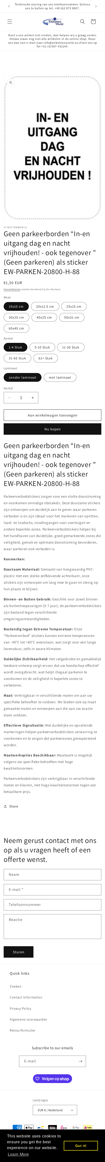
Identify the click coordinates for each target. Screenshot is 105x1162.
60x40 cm (16, 328)
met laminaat (60, 377)
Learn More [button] (18, 1154)
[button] (9, 21)
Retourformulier (23, 1030)
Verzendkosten (12, 289)
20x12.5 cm (45, 306)
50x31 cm (71, 317)
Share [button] (13, 806)
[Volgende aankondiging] (96, 6)
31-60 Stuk (17, 358)
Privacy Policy (20, 1008)
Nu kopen (52, 429)
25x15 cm (74, 306)
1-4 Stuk (15, 347)
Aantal (8, 388)
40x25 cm (44, 317)
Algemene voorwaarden (28, 1019)
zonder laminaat (22, 377)
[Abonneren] (80, 1061)
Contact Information (26, 997)
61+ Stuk (46, 358)
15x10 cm (16, 306)
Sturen (18, 952)
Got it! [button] (81, 1146)
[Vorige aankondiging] (9, 6)
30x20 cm (16, 317)
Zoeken (16, 986)
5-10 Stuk (42, 347)
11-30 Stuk (70, 347)
